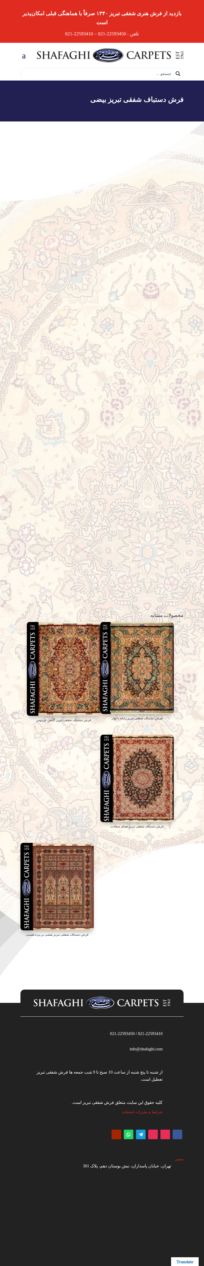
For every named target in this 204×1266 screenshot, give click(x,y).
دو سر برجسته (132, 535)
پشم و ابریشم (133, 464)
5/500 (139, 495)
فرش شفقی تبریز (42, 387)
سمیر (179, 1159)
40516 (139, 404)
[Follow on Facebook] (177, 1134)
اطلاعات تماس (102, 584)
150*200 (137, 424)
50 (142, 485)
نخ (142, 454)
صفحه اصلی (175, 371)
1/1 (141, 525)
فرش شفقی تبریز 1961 (125, 545)
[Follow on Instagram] (165, 1134)
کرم (140, 515)
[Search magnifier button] (178, 73)
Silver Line (136, 434)
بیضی (139, 414)
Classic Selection (131, 444)
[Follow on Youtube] (116, 1134)
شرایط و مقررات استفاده (142, 1112)
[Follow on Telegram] (141, 1134)
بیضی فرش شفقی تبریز (109, 371)
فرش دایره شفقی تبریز (146, 371)
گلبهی (139, 505)
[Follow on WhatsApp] (128, 1134)
